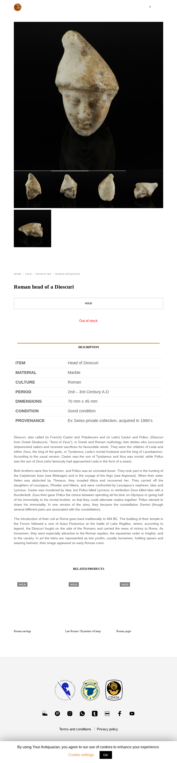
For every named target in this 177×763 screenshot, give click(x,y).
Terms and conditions (75, 729)
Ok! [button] (105, 755)
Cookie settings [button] (81, 755)
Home (17, 274)
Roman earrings (22, 631)
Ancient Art (43, 274)
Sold (28, 274)
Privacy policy (107, 729)
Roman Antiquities (67, 274)
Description (88, 347)
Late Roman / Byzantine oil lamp (83, 631)
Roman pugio (123, 631)
